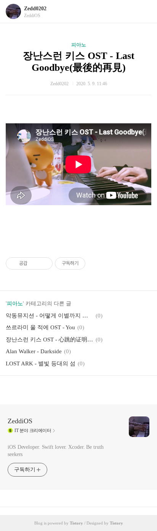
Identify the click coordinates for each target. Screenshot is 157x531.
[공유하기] (34, 263)
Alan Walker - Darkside (34, 351)
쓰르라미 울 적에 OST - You (40, 327)
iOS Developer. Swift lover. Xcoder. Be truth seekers (56, 450)
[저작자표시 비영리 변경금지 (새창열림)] (95, 263)
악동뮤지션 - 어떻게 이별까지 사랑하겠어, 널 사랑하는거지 (49, 316)
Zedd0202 (35, 8)
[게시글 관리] (44, 263)
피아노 (78, 45)
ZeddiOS (20, 421)
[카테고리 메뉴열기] (143, 11)
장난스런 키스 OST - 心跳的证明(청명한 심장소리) (49, 339)
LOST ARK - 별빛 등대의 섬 (40, 363)
